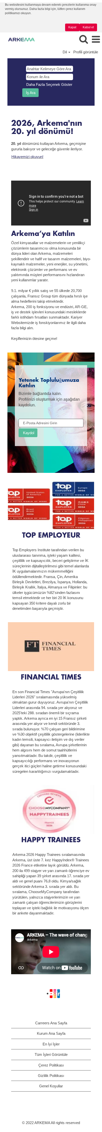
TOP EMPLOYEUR (51, 535)
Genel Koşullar (51, 1086)
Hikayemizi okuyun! (27, 157)
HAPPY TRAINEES (51, 840)
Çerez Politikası (51, 1065)
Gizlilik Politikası (51, 1075)
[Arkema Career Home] (19, 39)
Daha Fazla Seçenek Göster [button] (49, 84)
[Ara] (83, 39)
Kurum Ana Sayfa (51, 1033)
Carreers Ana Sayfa (51, 1023)
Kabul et (88, 27)
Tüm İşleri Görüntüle (51, 1054)
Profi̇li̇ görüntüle (85, 52)
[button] (96, 39)
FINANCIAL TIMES (51, 677)
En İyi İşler (51, 1044)
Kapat (72, 27)
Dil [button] (65, 52)
